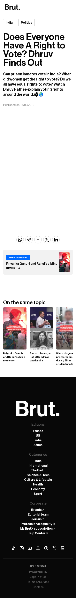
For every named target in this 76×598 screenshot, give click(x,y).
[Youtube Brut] (30, 548)
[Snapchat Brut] (38, 548)
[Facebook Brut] (46, 548)
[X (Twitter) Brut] (54, 548)
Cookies (38, 587)
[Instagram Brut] (22, 548)
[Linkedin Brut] (62, 548)
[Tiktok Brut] (13, 548)
